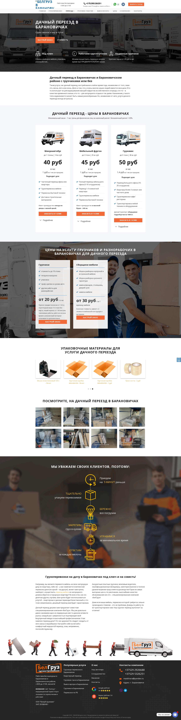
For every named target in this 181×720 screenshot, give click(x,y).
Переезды (69, 11)
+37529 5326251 (135, 673)
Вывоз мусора (103, 11)
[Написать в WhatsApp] (115, 4)
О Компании (125, 11)
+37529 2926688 (135, 669)
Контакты (138, 11)
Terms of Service (121, 717)
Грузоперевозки (55, 11)
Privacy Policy (109, 717)
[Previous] (33, 369)
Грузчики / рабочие (85, 11)
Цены (115, 11)
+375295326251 (93, 3)
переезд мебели (62, 592)
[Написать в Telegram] (119, 4)
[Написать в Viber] (121, 690)
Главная (42, 11)
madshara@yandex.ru (133, 678)
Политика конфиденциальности (60, 717)
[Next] (148, 369)
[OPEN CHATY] (175, 714)
